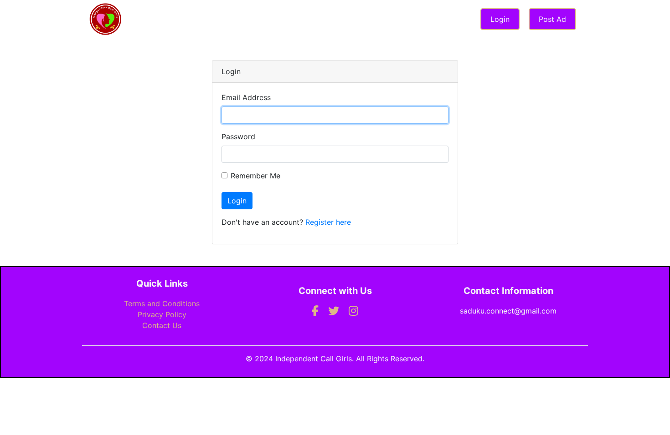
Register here (328, 222)
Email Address (246, 97)
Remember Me (255, 175)
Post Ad (552, 19)
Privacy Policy (162, 314)
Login (500, 19)
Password (238, 136)
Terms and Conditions (162, 303)
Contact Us (161, 325)
